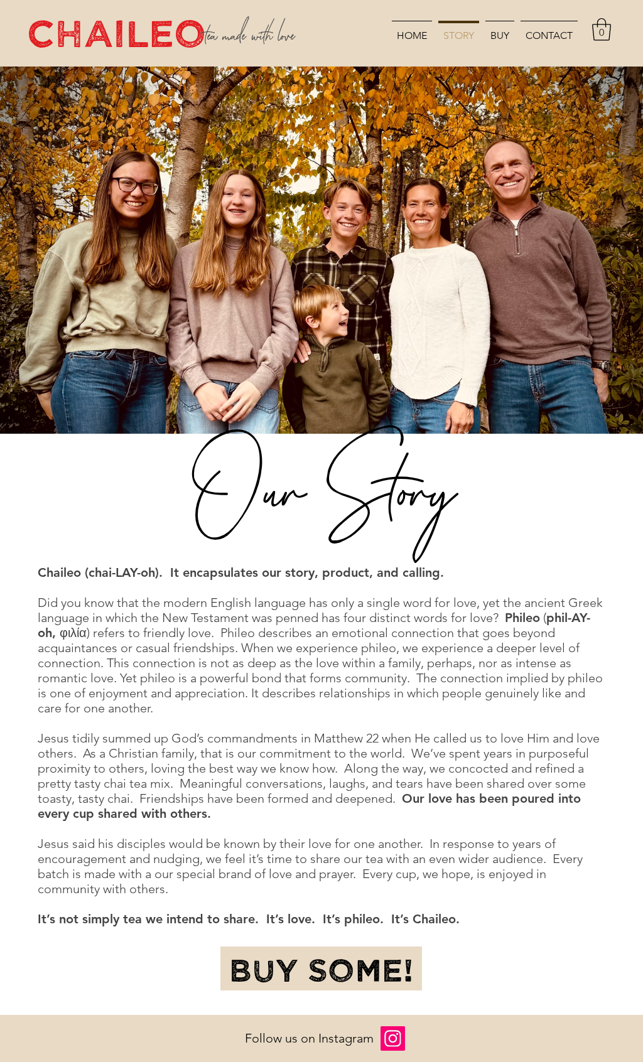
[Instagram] (393, 1038)
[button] (601, 29)
